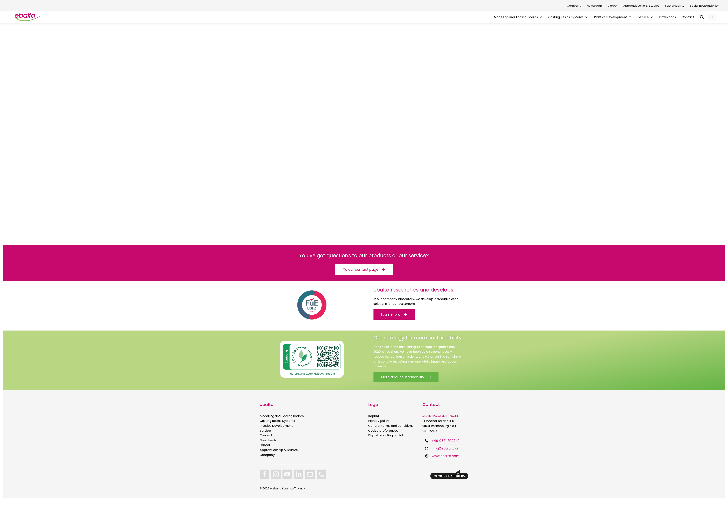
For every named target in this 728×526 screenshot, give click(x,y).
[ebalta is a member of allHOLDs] (449, 471)
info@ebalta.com (446, 448)
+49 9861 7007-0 (446, 440)
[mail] (310, 474)
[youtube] (287, 474)
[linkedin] (298, 474)
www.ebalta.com (445, 456)
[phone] (321, 474)
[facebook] (264, 474)
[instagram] (276, 474)
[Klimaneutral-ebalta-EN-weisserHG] (312, 342)
